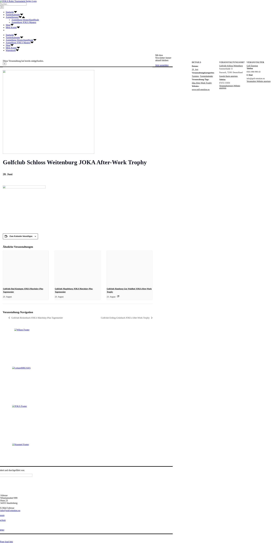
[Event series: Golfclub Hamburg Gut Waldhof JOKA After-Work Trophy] (118, 296)
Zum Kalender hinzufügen (20, 236)
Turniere (195, 76)
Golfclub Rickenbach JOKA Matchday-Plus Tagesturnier (37, 318)
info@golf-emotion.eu (10, 510)
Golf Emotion (252, 66)
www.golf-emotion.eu (200, 89)
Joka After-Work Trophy (202, 83)
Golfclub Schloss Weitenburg (231, 66)
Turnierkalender (206, 76)
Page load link (6, 541)
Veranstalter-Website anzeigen (259, 81)
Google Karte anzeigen (228, 76)
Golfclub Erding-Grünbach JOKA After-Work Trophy (125, 318)
